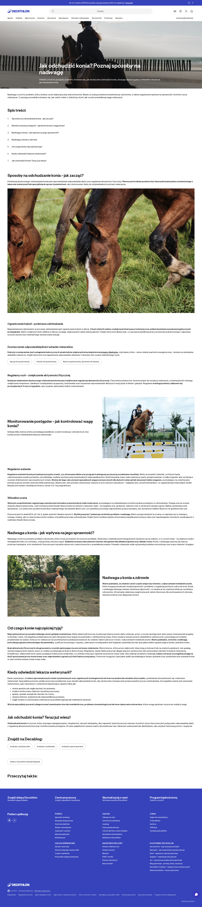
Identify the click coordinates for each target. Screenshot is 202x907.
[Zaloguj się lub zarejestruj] (186, 11)
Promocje (108, 18)
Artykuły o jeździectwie (20, 746)
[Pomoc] (180, 11)
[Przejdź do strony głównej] (18, 11)
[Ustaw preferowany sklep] (175, 11)
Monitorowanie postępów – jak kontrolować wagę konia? (38, 125)
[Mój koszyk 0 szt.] (192, 11)
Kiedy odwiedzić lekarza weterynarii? (29, 154)
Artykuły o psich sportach (72, 746)
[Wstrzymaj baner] (189, 3)
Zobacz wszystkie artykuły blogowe (25, 762)
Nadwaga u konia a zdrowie (24, 139)
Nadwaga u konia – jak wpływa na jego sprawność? (35, 132)
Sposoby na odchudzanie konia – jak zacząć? (33, 118)
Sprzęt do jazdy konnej (19, 362)
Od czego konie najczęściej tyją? (27, 147)
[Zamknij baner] (193, 3)
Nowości (119, 18)
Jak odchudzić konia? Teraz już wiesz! (29, 161)
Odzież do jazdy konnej (46, 362)
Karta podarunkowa (184, 18)
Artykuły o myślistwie (46, 746)
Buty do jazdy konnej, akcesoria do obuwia (81, 362)
